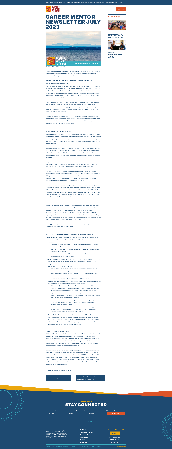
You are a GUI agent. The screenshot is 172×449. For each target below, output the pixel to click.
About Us (67, 9)
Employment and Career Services (62, 370)
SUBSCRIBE (116, 413)
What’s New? (84, 437)
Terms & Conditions (84, 446)
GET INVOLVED (97, 9)
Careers (82, 439)
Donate (121, 9)
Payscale (69, 271)
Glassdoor (61, 271)
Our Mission (83, 429)
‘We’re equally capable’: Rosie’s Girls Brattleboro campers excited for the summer (90, 378)
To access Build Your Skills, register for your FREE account (65, 368)
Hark (125, 446)
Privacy (73, 446)
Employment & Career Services (62, 336)
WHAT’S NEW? (109, 9)
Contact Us (83, 442)
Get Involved (84, 434)
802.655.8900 (115, 442)
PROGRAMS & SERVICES (81, 9)
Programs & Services (86, 432)
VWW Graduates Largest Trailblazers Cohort (58, 378)
